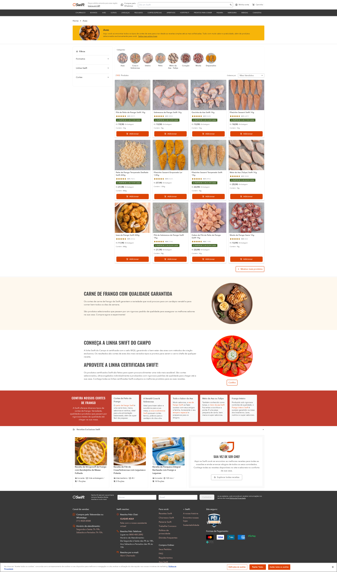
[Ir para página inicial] (79, 4)
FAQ (161, 553)
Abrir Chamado (127, 555)
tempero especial (180, 412)
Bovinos (93, 13)
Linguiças (125, 13)
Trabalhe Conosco (167, 526)
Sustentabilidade (191, 525)
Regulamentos (166, 557)
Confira (232, 382)
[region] (168, 567)
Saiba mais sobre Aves (147, 36)
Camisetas (257, 13)
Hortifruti (184, 13)
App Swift (163, 562)
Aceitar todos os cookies (279, 567)
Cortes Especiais (155, 13)
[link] (94, 6)
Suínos (114, 13)
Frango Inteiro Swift (240, 407)
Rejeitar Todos (257, 567)
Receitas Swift (165, 513)
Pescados (138, 13)
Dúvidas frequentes (168, 537)
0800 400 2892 (136, 534)
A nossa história (190, 513)
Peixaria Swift (165, 522)
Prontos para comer (203, 13)
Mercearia (232, 13)
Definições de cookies (237, 567)
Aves (104, 13)
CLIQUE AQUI (127, 518)
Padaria (220, 13)
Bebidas (244, 13)
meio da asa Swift (217, 405)
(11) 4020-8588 (83, 520)
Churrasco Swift (166, 517)
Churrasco (80, 13)
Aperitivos (171, 13)
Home (75, 20)
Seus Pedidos (165, 549)
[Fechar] (333, 567)
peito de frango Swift (125, 405)
